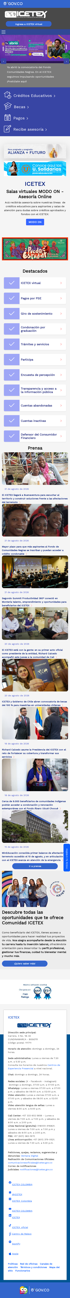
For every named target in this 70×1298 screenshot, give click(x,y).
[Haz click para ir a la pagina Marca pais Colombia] (24, 1290)
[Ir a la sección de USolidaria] (35, 168)
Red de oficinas (28, 1263)
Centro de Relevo (22, 1234)
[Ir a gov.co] (13, 3)
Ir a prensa (35, 866)
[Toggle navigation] (4, 32)
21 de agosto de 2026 (17, 489)
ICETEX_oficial (20, 1227)
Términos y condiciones (33, 1267)
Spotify (16, 1243)
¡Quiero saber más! (24, 963)
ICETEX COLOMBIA (22, 1184)
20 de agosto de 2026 (17, 644)
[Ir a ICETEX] (26, 14)
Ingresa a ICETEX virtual (28, 24)
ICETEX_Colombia (22, 1201)
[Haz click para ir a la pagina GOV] (40, 1290)
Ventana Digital (29, 1155)
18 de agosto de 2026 (17, 743)
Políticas (13, 1263)
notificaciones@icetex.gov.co (36, 1169)
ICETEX (16, 1217)
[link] (35, 489)
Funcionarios (22, 1270)
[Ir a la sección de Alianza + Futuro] (35, 150)
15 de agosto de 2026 (17, 847)
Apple (15, 1253)
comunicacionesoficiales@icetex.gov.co (30, 1162)
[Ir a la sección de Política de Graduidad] (35, 248)
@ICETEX (17, 1194)
